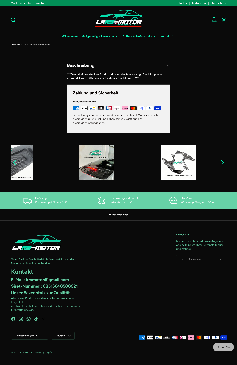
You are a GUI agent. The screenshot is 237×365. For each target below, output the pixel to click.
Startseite (15, 45)
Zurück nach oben (118, 214)
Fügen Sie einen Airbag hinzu (36, 45)
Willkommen (70, 36)
